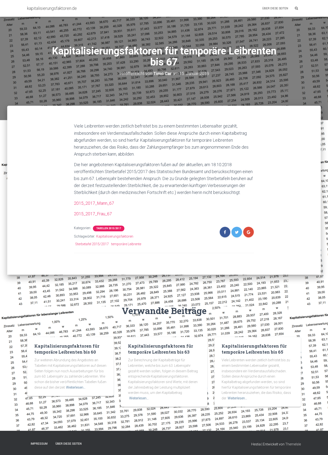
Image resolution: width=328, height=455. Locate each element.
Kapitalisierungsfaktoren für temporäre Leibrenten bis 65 (254, 349)
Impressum (39, 443)
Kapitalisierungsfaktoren (114, 236)
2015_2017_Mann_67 (94, 203)
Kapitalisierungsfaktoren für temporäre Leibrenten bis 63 (160, 349)
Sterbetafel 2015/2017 (92, 244)
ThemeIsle (293, 444)
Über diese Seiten (275, 8)
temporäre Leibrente (126, 244)
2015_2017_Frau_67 (93, 213)
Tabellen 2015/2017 (108, 228)
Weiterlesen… (75, 387)
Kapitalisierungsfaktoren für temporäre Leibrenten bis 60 (66, 349)
